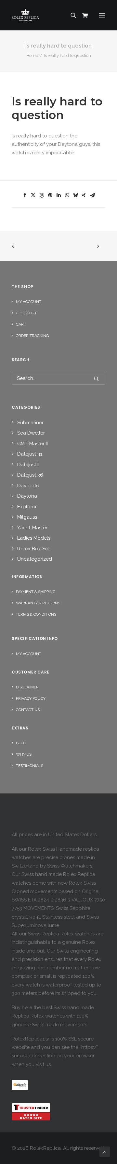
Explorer (27, 507)
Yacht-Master (32, 528)
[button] (102, 15)
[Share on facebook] (25, 195)
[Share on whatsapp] (67, 195)
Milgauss (27, 517)
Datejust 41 (29, 454)
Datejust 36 (30, 475)
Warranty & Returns (38, 603)
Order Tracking (32, 335)
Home (32, 55)
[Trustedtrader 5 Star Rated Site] (31, 1112)
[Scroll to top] (104, 1151)
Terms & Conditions (36, 614)
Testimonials (29, 765)
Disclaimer (27, 687)
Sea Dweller (31, 433)
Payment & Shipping (36, 591)
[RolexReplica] (58, 15)
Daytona (27, 496)
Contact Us (28, 709)
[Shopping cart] (82, 15)
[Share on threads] (42, 195)
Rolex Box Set (33, 549)
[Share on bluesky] (75, 195)
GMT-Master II (32, 444)
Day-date (28, 486)
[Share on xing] (84, 195)
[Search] (71, 15)
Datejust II (28, 465)
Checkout (26, 313)
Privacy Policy (31, 698)
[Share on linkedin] (58, 195)
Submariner (30, 423)
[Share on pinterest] (50, 195)
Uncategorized (34, 559)
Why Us (24, 754)
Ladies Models (33, 538)
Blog (21, 743)
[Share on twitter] (33, 195)
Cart (21, 324)
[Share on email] (92, 195)
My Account (28, 301)
